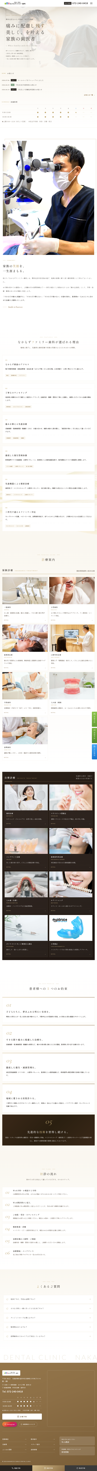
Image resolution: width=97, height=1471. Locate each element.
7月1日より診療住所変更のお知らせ (30, 89)
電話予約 (17, 1468)
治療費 (14, 1444)
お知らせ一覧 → (89, 95)
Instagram (11, 1424)
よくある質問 (14, 1450)
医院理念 (14, 1439)
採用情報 (43, 1450)
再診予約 (82, 1468)
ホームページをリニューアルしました (31, 80)
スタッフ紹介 (43, 1444)
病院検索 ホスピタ (29, 1424)
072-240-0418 (80, 3)
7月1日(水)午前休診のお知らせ (26, 85)
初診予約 (50, 1468)
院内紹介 (43, 1439)
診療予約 (23, 1416)
